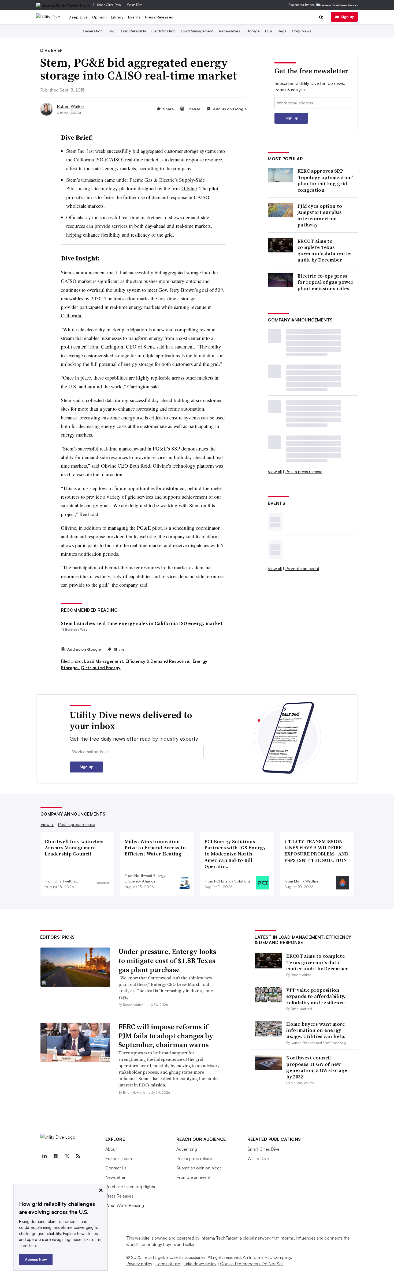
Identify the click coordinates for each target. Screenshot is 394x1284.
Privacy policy (139, 1263)
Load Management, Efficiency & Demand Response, (138, 661)
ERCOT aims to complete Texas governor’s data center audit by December (325, 250)
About (111, 1149)
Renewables (229, 31)
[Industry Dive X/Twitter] (67, 1156)
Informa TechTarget (218, 1238)
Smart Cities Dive (109, 5)
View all (275, 471)
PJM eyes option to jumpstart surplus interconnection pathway (320, 215)
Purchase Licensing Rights (130, 1186)
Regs (282, 31)
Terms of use (168, 1263)
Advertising (186, 1149)
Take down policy (200, 1263)
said (143, 584)
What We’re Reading (124, 1205)
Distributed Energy (100, 667)
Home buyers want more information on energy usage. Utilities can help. (315, 1030)
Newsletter (115, 1177)
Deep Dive (78, 17)
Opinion (99, 17)
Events (134, 17)
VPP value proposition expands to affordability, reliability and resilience (315, 996)
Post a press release (303, 471)
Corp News (301, 31)
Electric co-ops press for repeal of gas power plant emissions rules (326, 282)
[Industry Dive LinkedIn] (44, 1156)
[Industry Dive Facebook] (55, 1156)
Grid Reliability (133, 31)
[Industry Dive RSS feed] (78, 1156)
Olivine (189, 188)
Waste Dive (134, 5)
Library (117, 17)
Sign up (348, 16)
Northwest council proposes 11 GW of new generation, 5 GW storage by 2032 (316, 1067)
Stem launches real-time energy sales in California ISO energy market (142, 623)
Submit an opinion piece (199, 1168)
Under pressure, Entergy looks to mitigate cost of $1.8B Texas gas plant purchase (167, 961)
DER (268, 31)
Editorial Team (118, 1158)
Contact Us (116, 1168)
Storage (253, 31)
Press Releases (159, 17)
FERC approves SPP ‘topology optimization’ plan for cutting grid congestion (325, 180)
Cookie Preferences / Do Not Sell (251, 1263)
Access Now (36, 1259)
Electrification (163, 31)
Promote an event (302, 568)
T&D (112, 31)
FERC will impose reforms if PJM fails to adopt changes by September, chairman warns (165, 1036)
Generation (93, 31)
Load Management (197, 31)
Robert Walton (70, 106)
